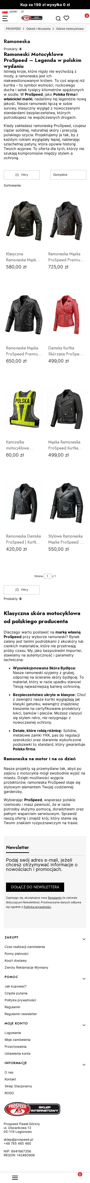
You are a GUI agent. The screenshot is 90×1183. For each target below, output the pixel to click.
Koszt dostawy (16, 960)
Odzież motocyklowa (70, 28)
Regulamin (55, 897)
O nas (9, 1072)
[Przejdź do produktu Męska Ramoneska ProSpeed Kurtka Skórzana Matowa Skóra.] (66, 409)
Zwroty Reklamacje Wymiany (26, 967)
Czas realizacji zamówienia (25, 947)
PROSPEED (13, 28)
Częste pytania (16, 993)
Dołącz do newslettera (35, 887)
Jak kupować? (16, 986)
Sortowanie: (12, 185)
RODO (9, 1093)
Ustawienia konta (17, 1053)
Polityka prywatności (20, 1000)
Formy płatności (16, 954)
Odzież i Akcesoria (38, 28)
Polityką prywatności (37, 907)
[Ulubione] (66, 18)
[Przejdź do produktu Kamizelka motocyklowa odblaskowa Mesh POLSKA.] (24, 409)
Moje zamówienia (17, 1040)
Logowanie (13, 1033)
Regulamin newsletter (21, 1014)
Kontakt (10, 1079)
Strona (38, 576)
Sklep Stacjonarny (18, 1086)
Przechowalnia (16, 1046)
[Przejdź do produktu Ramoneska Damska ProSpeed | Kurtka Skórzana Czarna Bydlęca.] (24, 503)
